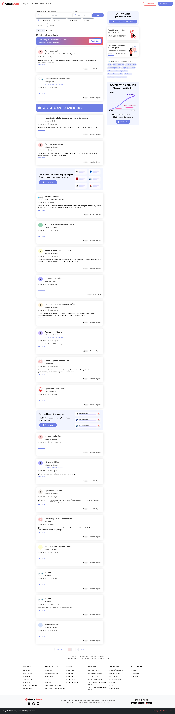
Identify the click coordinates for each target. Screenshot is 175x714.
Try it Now (95, 41)
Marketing (111, 77)
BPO (121, 74)
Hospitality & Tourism (128, 68)
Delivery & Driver (113, 74)
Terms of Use (167, 711)
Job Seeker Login (165, 3)
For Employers (150, 3)
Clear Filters (50, 31)
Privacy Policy (157, 711)
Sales (109, 71)
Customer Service (131, 64)
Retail (109, 64)
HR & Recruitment (121, 77)
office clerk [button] (40, 31)
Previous (59, 649)
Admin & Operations (114, 68)
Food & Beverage (118, 64)
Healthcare (128, 74)
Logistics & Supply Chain (120, 71)
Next (82, 649)
